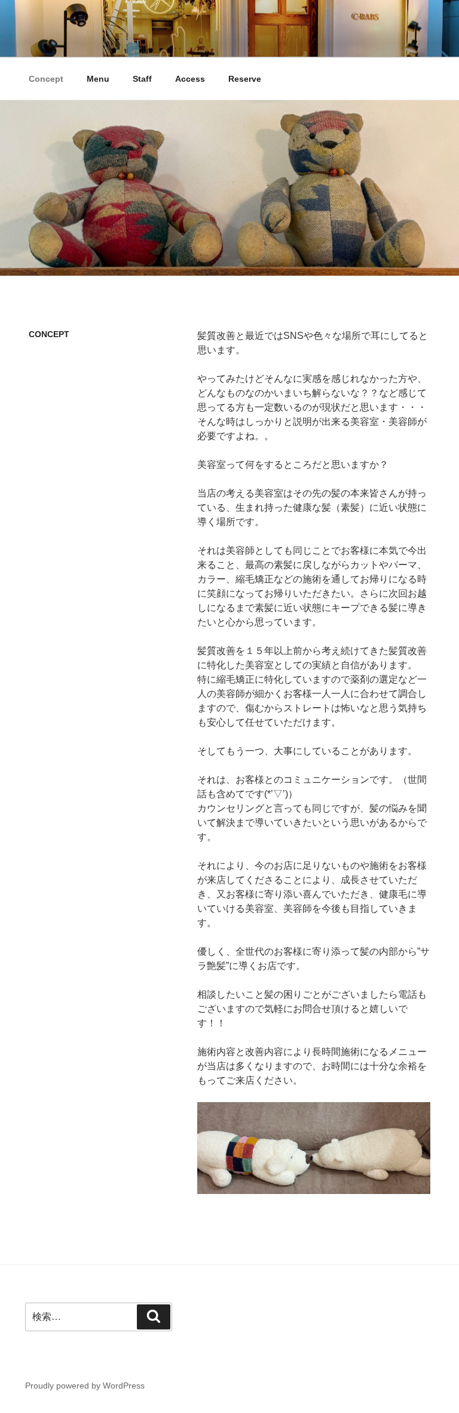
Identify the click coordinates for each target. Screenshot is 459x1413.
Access (190, 79)
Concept (46, 79)
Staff (142, 79)
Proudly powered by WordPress (85, 1385)
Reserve (244, 79)
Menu (98, 79)
